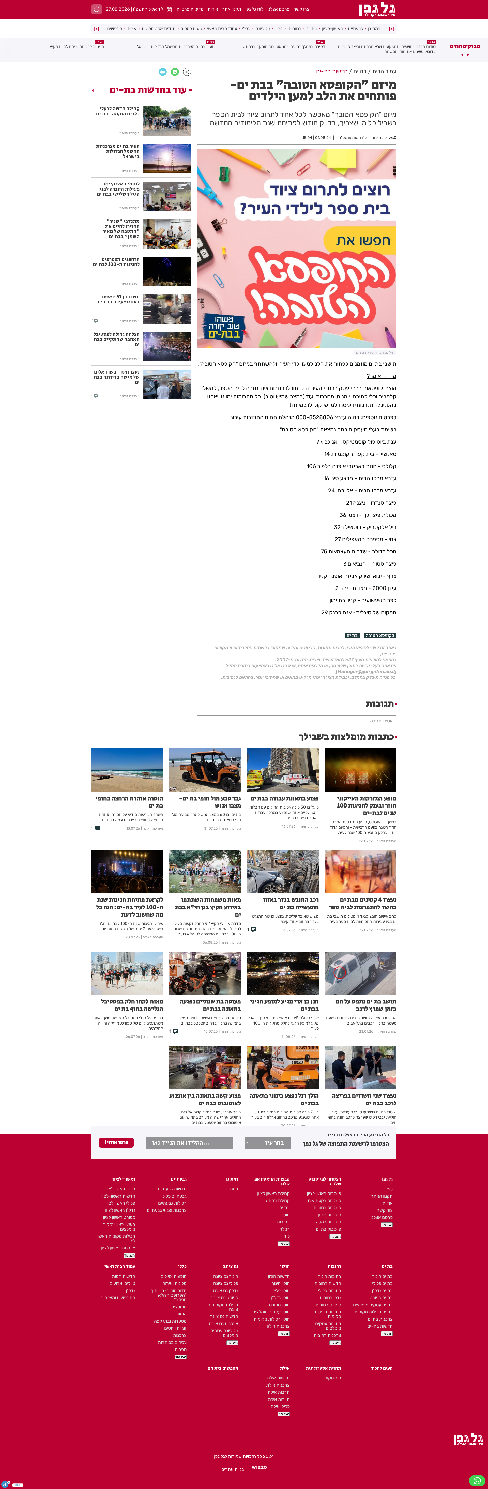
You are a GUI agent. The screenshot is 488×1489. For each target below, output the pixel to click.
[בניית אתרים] (259, 1469)
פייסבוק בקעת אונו (324, 1200)
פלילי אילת (280, 1406)
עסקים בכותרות (172, 1342)
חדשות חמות (123, 1276)
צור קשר (385, 1210)
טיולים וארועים (122, 1283)
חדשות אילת (278, 1378)
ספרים (181, 1349)
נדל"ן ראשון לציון (120, 1210)
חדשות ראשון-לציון (118, 1196)
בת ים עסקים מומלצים (373, 1305)
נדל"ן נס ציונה (225, 1290)
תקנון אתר (231, 9)
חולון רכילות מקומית (272, 1319)
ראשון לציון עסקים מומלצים (119, 1227)
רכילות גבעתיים (172, 1203)
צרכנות (180, 1335)
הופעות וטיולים (174, 1276)
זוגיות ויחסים (175, 1328)
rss (389, 1189)
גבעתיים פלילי (174, 1196)
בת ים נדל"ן (382, 1290)
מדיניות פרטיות (190, 9)
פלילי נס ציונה (225, 1283)
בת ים (312, 29)
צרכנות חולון (278, 1326)
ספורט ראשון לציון (119, 1217)
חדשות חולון (279, 1276)
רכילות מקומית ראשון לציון (116, 1238)
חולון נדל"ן (280, 1297)
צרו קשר (301, 9)
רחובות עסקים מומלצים (328, 1326)
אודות (213, 9)
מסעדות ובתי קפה (170, 1321)
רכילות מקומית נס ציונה (222, 1307)
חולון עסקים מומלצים (271, 1312)
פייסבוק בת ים (328, 1229)
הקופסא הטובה (380, 635)
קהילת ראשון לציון (273, 1193)
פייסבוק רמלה (328, 1222)
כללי (246, 29)
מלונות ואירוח (174, 1283)
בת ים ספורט (381, 1297)
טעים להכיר (191, 29)
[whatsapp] (175, 72)
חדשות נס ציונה (224, 1316)
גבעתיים (355, 29)
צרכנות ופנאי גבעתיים (167, 1210)
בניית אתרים (232, 1469)
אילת (131, 29)
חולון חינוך (280, 1283)
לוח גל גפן (254, 9)
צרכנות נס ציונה (223, 1323)
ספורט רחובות (328, 1305)
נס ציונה (262, 29)
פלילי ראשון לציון (120, 1203)
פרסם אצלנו (278, 9)
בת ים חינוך (382, 1276)
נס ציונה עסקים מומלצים (224, 1333)
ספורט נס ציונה (224, 1297)
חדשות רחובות (327, 1283)
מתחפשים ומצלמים (118, 1297)
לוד (287, 1236)
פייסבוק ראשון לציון (324, 1193)
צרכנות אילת (278, 1385)
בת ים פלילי (382, 1283)
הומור (181, 1314)
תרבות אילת (279, 1392)
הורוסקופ (333, 1378)
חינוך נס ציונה (225, 1276)
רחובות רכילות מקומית (328, 1314)
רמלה (284, 1229)
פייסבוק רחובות (327, 1208)
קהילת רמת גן (277, 1200)
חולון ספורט (279, 1305)
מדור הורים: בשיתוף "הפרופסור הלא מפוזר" (169, 1295)
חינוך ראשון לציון (120, 1189)
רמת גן (374, 29)
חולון (279, 29)
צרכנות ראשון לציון (118, 1248)
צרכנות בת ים (380, 1319)
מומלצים (179, 1307)
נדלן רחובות (330, 1297)
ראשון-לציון (332, 29)
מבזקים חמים (465, 46)
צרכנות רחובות (327, 1335)
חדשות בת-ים (380, 1326)
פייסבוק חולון (329, 1215)
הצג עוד (387, 1225)
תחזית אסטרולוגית (159, 29)
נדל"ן (130, 1290)
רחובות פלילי (329, 1290)
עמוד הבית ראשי (222, 29)
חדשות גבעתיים (172, 1189)
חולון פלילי (280, 1290)
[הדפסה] (163, 72)
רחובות (294, 29)
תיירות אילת (279, 1399)
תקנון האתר (382, 1196)
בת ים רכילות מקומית (373, 1312)
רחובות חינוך (329, 1276)
